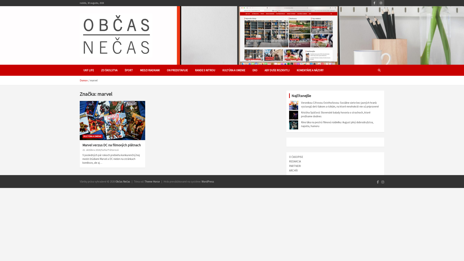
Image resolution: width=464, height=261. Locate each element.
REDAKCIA (295, 161)
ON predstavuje (177, 70)
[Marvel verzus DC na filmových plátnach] (112, 120)
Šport (129, 70)
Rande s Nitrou (205, 70)
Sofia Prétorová (110, 150)
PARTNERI (295, 166)
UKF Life (88, 70)
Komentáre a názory (310, 70)
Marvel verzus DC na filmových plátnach (111, 145)
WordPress (208, 181)
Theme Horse (152, 181)
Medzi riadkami (150, 70)
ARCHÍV (293, 170)
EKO (254, 70)
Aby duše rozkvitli (277, 70)
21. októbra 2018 (91, 150)
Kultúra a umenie (233, 70)
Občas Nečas (122, 181)
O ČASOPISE (296, 157)
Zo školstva (109, 70)
